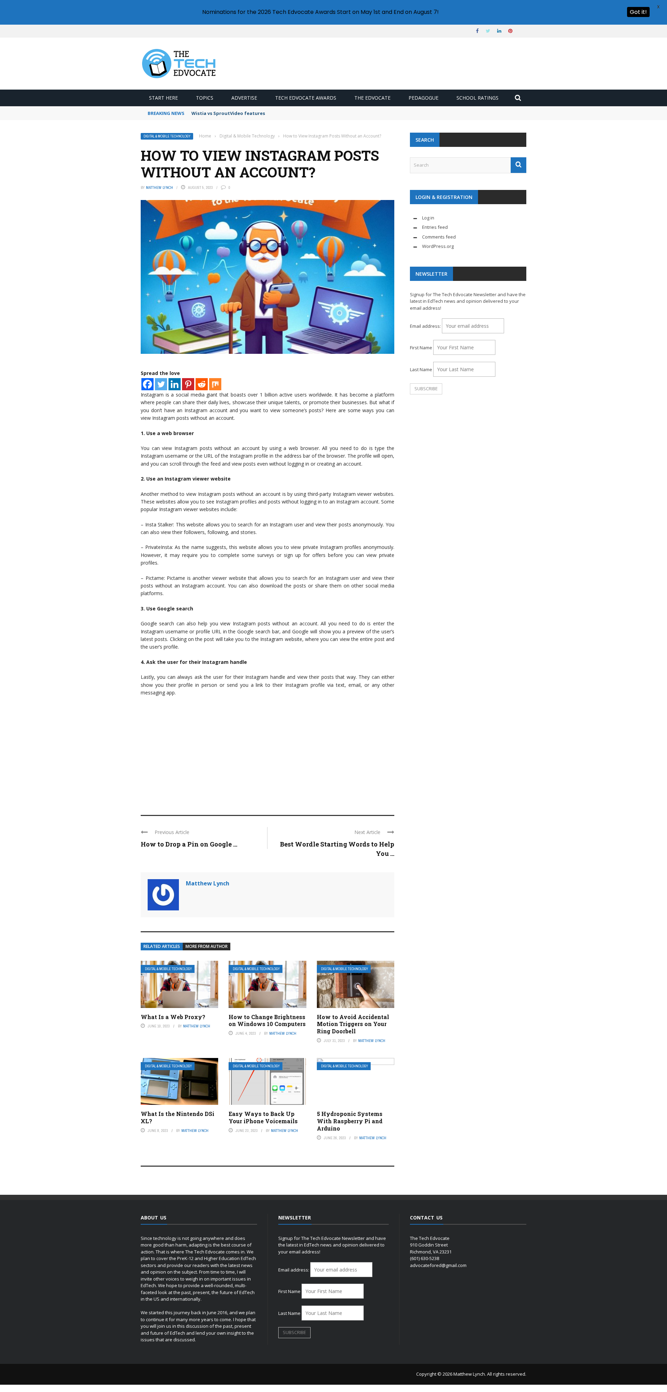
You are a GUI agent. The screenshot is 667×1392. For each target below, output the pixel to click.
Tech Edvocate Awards (305, 97)
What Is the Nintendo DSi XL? (177, 1117)
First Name (421, 347)
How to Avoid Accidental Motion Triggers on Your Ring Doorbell (353, 1024)
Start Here (163, 97)
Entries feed (435, 227)
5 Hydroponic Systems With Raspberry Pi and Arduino (349, 1121)
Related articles (161, 946)
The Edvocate (372, 97)
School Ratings (477, 97)
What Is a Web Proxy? (173, 1016)
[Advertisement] (267, 752)
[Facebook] (147, 384)
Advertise (244, 97)
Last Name (421, 369)
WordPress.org (438, 246)
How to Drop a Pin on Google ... (189, 844)
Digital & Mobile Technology (166, 136)
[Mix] (215, 384)
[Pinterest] (188, 384)
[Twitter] (161, 384)
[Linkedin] (174, 384)
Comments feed (439, 237)
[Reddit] (202, 384)
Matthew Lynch (159, 187)
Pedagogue (423, 97)
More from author (207, 946)
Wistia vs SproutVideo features (228, 113)
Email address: (426, 326)
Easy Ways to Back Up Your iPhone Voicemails (263, 1117)
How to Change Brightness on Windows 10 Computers (267, 1020)
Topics (204, 97)
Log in (428, 218)
